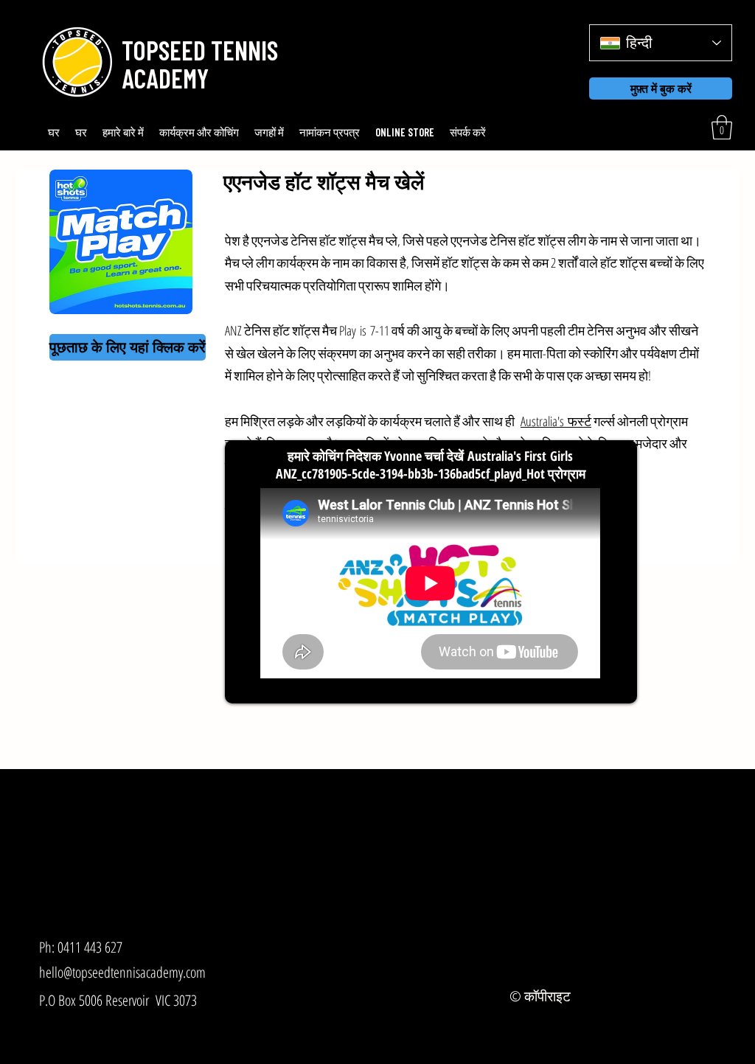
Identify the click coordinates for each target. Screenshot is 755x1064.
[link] (721, 127)
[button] (197, 50)
